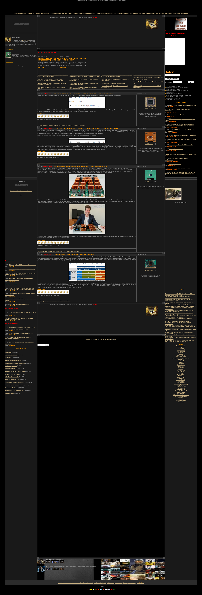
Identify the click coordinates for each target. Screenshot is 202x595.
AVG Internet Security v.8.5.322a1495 (15, 371)
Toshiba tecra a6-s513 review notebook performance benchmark (18, 338)
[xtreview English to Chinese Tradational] (111, 589)
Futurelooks (180, 385)
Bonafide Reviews (181, 400)
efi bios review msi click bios (177, 114)
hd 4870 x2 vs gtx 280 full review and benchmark (182, 135)
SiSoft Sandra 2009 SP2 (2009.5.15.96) (15, 382)
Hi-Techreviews (181, 382)
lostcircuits (181, 348)
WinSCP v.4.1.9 (9, 357)
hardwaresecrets (180, 345)
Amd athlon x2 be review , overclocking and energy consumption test (19, 279)
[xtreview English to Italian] (96, 589)
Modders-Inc (180, 377)
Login (102, 583)
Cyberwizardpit (181, 388)
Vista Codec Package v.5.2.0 (13, 360)
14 (110, 339)
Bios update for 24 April (11, 387)
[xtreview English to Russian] (109, 589)
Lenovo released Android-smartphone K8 (176, 341)
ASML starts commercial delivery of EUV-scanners (147, 75)
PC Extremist (180, 374)
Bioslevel (180, 399)
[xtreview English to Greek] (101, 589)
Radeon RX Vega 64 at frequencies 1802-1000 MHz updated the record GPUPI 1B (83, 88)
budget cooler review (175, 164)
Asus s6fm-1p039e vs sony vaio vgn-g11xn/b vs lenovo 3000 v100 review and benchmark (20, 328)
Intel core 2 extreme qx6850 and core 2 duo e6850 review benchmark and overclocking (20, 273)
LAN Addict (181, 381)
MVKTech (180, 375)
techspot (180, 352)
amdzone (180, 359)
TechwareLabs (181, 370)
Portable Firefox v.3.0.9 (11, 368)
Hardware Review (181, 386)
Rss (21, 195)
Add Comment (149, 108)
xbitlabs (181, 362)
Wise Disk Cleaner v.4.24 (12, 376)
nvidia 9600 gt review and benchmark (179, 168)
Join (105, 583)
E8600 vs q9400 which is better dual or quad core (22, 265)
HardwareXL (180, 378)
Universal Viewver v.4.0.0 (12, 374)
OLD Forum (83, 583)
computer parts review (73, 583)
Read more (41, 67)
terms (112, 583)
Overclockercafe (180, 380)
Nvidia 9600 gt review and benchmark (19, 304)
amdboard (181, 360)
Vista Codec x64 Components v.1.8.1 (15, 363)
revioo (181, 354)
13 (109, 339)
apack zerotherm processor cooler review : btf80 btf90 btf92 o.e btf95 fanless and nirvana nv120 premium (180, 153)
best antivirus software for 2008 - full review (181, 144)
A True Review (177, 395)
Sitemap (125, 583)
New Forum (97, 583)
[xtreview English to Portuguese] (98, 589)
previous (88, 339)
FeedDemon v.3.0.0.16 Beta (12, 379)
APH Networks (185, 395)
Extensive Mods (181, 389)
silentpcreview (181, 351)
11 (105, 339)
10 (67, 116)
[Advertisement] (68, 33)
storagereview (181, 355)
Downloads (90, 583)
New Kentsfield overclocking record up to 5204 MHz (179, 340)
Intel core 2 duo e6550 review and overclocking (22, 269)
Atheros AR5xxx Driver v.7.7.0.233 (14, 385)
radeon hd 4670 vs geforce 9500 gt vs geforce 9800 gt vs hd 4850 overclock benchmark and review (179, 125)
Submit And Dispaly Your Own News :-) (21, 191)
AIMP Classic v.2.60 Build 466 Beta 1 (15, 390)
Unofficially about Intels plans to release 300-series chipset (172, 13)
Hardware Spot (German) (181, 384)
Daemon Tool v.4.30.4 (11, 355)
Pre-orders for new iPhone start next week (113, 83)
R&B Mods (181, 371)
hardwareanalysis (181, 356)
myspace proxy (132, 583)
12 (107, 339)
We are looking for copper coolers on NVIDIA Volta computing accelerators (134, 13)
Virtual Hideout (181, 365)
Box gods (181, 401)
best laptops (25, 40)
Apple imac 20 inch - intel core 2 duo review (21, 333)
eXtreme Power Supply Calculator (181, 358)
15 (112, 339)
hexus (181, 347)
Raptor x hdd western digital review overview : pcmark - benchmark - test (19, 319)
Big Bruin (180, 397)
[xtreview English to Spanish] (91, 589)
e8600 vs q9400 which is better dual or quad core (182, 105)
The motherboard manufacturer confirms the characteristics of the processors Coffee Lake (87, 13)
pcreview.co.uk (181, 349)
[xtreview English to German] (88, 589)
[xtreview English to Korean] (106, 589)
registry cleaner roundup (176, 149)
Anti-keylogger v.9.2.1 (11, 366)
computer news (62, 583)
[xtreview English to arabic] (114, 589)
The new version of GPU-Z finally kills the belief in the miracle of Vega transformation (37, 13)
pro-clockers (180, 393)
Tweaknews (181, 366)
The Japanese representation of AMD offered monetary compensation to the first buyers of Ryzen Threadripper (84, 75)
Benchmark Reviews (181, 396)
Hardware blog (119, 583)
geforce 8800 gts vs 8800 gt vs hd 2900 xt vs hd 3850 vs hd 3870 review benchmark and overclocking (180, 173)
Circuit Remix (181, 392)
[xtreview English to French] (93, 589)
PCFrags (181, 373)
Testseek (180, 369)
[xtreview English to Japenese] (103, 589)
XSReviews (181, 363)
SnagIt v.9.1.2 (9, 352)
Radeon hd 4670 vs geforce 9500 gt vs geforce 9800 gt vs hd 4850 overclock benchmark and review (19, 288)
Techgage (181, 367)
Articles (109, 583)
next (115, 339)
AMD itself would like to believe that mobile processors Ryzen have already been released (116, 75)
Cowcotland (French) (181, 390)
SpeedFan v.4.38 (9, 393)
